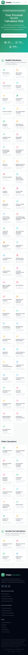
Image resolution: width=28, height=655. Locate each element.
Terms (9, 651)
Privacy (13, 651)
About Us (4, 624)
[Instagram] (5, 586)
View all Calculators (6, 622)
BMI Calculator (5, 594)
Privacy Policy (5, 629)
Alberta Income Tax (6, 610)
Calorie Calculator (6, 596)
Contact (4, 627)
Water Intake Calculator (7, 598)
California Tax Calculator (8, 615)
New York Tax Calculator (8, 613)
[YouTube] (2, 586)
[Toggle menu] (25, 2)
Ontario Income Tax (7, 608)
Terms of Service (6, 632)
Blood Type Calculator (7, 601)
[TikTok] (9, 586)
